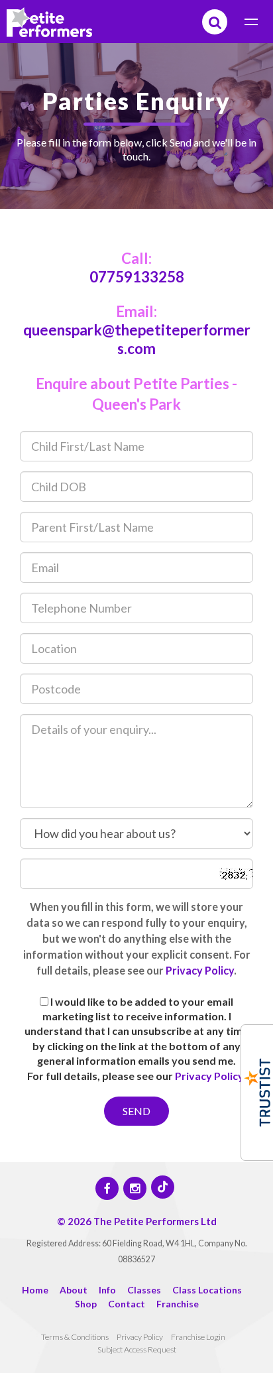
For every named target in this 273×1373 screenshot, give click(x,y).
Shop (86, 1303)
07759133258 (136, 277)
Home (35, 1289)
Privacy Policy (200, 970)
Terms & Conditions (75, 1337)
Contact (126, 1303)
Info (107, 1289)
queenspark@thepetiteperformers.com (136, 339)
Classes (144, 1289)
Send (136, 1110)
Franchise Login (198, 1337)
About (73, 1289)
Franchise (177, 1303)
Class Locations (207, 1289)
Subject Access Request (136, 1349)
